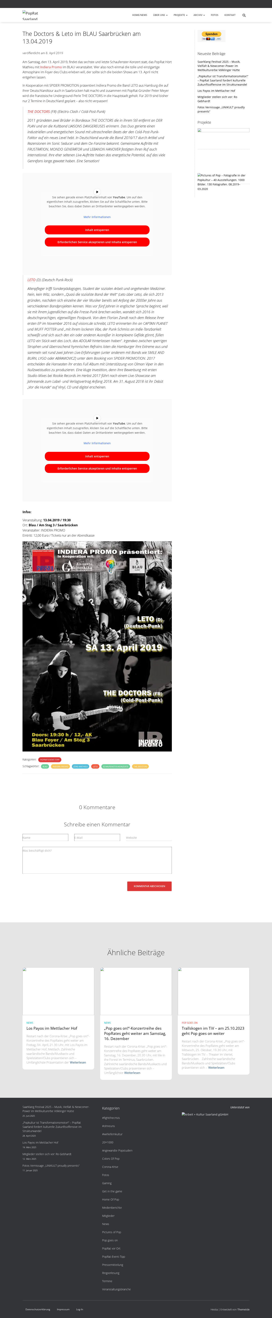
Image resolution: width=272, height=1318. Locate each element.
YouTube (248, 4)
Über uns (159, 15)
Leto (95, 766)
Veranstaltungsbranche (116, 1289)
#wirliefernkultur (112, 1134)
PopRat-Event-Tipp (49, 759)
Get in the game (112, 1191)
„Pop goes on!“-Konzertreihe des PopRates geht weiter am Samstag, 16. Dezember (135, 1033)
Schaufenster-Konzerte (115, 766)
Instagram (243, 4)
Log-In (79, 1309)
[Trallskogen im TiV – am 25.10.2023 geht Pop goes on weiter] (213, 991)
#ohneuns (108, 1126)
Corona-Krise (110, 1167)
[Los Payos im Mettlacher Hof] (58, 991)
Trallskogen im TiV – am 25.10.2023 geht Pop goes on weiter (213, 1031)
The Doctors (140, 766)
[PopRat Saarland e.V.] (32, 15)
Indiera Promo (51, 67)
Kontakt (230, 15)
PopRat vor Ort (111, 1248)
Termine (107, 1281)
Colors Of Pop (110, 1158)
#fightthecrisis (111, 1118)
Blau (45, 766)
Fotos (214, 15)
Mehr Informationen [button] (97, 217)
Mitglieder (108, 1216)
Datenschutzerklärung (37, 1309)
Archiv (198, 15)
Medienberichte (112, 1207)
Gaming (107, 1183)
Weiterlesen (78, 1062)
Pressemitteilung (112, 1265)
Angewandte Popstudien (117, 1150)
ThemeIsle (243, 1309)
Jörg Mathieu (80, 766)
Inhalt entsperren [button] (97, 230)
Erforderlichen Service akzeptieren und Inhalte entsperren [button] (97, 242)
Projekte (180, 15)
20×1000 (107, 1142)
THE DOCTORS (38, 111)
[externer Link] (224, 182)
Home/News (139, 15)
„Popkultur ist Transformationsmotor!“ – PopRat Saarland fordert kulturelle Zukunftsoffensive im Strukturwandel (223, 80)
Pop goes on (190, 1022)
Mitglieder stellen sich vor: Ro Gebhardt (47, 1154)
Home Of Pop (110, 1199)
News (29, 1022)
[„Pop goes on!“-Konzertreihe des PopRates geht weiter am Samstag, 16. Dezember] (136, 991)
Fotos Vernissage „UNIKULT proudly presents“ (51, 1165)
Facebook (238, 4)
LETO (31, 279)
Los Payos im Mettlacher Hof (216, 91)
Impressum (63, 1309)
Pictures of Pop (111, 1232)
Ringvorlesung (110, 1273)
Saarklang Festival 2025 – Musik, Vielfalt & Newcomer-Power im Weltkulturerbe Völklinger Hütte (219, 66)
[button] (167, 15)
